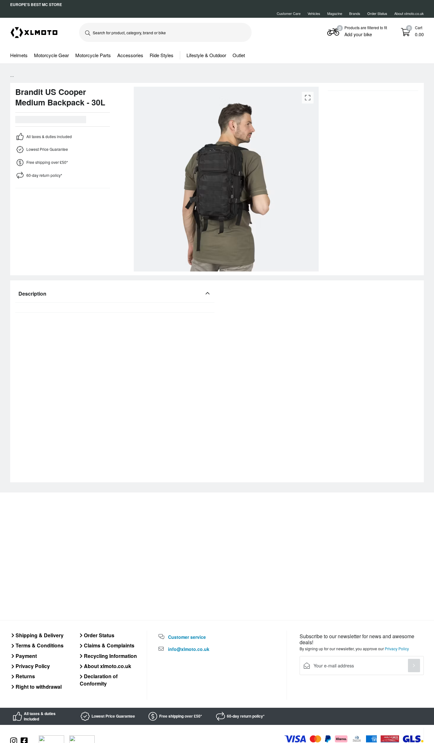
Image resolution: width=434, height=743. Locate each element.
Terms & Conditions (39, 645)
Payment (25, 655)
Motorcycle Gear (51, 55)
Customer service (187, 637)
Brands (354, 13)
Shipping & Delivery (39, 635)
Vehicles (314, 13)
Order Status (98, 635)
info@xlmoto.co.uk (188, 649)
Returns (24, 676)
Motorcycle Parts (93, 55)
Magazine (334, 13)
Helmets (19, 55)
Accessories (130, 55)
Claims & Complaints (108, 645)
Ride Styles (161, 55)
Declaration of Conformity (99, 680)
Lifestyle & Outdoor (206, 55)
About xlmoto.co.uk (409, 13)
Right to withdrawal (38, 686)
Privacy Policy (32, 666)
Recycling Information (110, 655)
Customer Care (289, 13)
